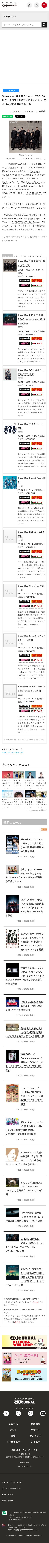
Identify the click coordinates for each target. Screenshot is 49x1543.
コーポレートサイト (24, 1466)
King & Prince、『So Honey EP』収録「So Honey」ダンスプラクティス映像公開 (25, 1031)
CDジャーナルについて (12, 1482)
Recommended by (34, 810)
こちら (35, 1302)
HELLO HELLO (26, 178)
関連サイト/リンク (34, 256)
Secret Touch (33, 182)
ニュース (13, 1423)
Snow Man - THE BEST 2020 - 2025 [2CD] (25, 158)
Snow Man (15, 111)
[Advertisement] (24, 57)
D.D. (5, 182)
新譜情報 (35, 1423)
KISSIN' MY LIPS (11, 174)
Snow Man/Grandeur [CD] (31, 586)
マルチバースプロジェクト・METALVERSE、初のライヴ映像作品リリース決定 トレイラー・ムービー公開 (25, 1276)
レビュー (35, 1441)
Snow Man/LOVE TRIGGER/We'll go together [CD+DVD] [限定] (31, 319)
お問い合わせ (7, 1500)
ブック (13, 1429)
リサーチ (35, 1429)
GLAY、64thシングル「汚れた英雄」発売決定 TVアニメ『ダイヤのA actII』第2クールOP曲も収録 (26, 907)
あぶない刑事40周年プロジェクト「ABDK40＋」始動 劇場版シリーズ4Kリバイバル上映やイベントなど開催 (32, 941)
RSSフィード (7, 1494)
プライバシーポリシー (11, 1488)
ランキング (36, 1435)
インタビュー (13, 1441)
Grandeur (20, 189)
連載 (13, 1435)
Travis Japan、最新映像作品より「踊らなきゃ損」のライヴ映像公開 (24, 1005)
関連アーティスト (20, 256)
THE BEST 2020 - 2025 (23, 222)
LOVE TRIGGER (34, 193)
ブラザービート (12, 185)
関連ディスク (8, 256)
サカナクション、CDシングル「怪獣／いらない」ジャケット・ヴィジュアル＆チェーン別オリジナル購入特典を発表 (25, 975)
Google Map (24, 1462)
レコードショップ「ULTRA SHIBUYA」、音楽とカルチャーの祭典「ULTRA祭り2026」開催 (32, 1095)
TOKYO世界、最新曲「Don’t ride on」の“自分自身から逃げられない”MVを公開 (25, 1216)
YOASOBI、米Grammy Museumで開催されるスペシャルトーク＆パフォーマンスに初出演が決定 (24, 1061)
